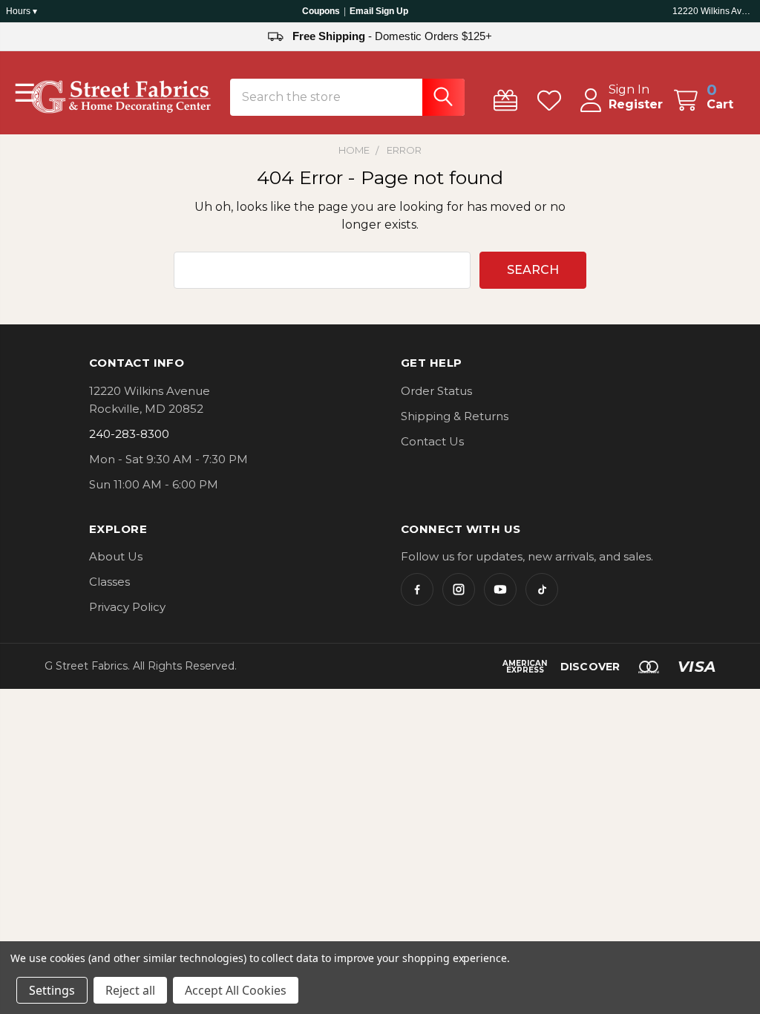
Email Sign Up (379, 11)
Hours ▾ (21, 11)
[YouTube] (500, 589)
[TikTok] (541, 589)
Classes (109, 582)
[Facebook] (417, 589)
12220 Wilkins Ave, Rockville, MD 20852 (713, 11)
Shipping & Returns (454, 416)
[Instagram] (458, 589)
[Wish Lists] (552, 100)
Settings (52, 990)
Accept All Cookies (235, 990)
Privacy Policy (127, 607)
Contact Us (432, 441)
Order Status (436, 391)
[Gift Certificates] (508, 100)
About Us (115, 556)
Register (636, 104)
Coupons (321, 11)
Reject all (130, 990)
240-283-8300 (129, 434)
